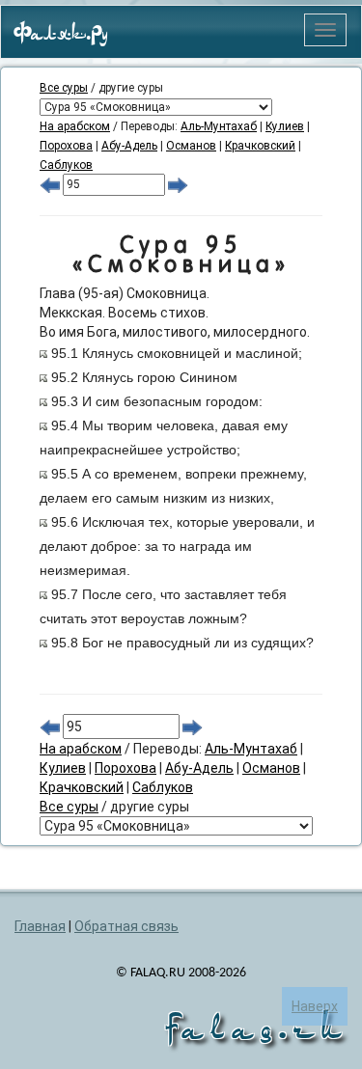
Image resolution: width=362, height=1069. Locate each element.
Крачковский (260, 145)
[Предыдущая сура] (50, 184)
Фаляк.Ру (61, 34)
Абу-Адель (129, 145)
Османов (191, 145)
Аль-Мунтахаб (219, 126)
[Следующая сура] (178, 184)
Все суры (64, 88)
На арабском (75, 126)
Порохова (66, 145)
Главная (40, 926)
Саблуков (66, 165)
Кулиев (284, 126)
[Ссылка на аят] (43, 353)
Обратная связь (126, 926)
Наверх (315, 1006)
